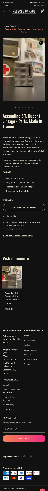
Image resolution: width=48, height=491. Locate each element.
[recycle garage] (24, 11)
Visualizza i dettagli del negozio (18, 235)
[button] (4, 11)
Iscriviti (24, 438)
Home (5, 26)
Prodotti (12, 26)
